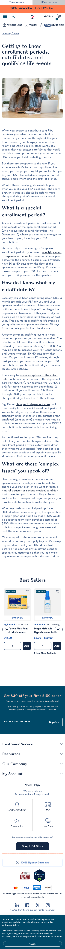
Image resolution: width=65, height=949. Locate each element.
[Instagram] (48, 905)
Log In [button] (47, 17)
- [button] (6, 646)
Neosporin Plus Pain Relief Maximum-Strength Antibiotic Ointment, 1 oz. (16, 631)
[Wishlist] (27, 591)
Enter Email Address (17, 722)
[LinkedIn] (17, 905)
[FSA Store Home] (32, 17)
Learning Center (10, 34)
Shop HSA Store (32, 846)
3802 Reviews (53, 625)
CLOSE (32, 943)
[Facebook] (27, 905)
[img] (17, 625)
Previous (6, 629)
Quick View (17, 618)
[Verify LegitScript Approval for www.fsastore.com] (39, 875)
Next (59, 629)
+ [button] (19, 646)
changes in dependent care (33, 404)
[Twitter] (38, 905)
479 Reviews (22, 625)
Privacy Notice (12, 924)
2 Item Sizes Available (45, 653)
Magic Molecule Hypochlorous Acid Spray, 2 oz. (45, 631)
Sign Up (54, 722)
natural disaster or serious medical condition (30, 490)
